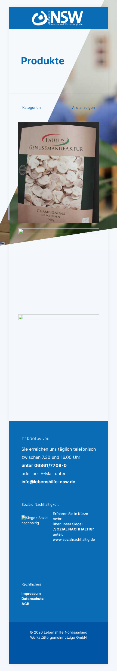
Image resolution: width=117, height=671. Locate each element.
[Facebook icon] (59, 645)
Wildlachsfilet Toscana (54, 325)
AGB (25, 604)
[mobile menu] (100, 17)
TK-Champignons (48, 133)
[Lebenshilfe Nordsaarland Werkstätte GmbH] (58, 17)
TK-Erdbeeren (44, 239)
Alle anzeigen (83, 107)
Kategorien (31, 107)
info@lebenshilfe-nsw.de (48, 481)
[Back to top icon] (106, 660)
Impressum (31, 593)
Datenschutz (32, 598)
